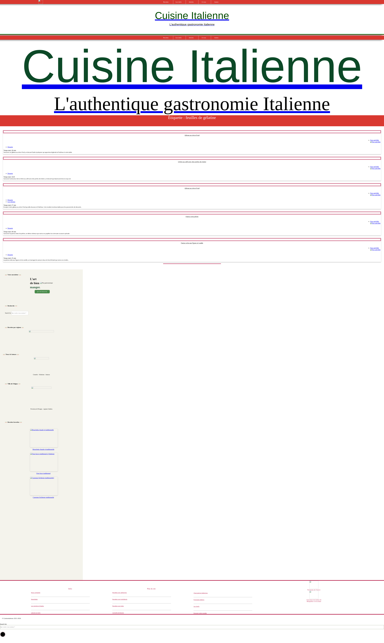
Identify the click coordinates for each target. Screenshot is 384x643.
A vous (204, 2)
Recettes (165, 2)
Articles (191, 2)
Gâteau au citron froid (192, 135)
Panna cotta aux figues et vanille (192, 243)
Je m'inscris (42, 292)
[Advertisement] (41, 525)
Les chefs (179, 2)
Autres (216, 2)
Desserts (10, 147)
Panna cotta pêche (192, 217)
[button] (3, 634)
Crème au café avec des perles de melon (192, 162)
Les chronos (11, 202)
